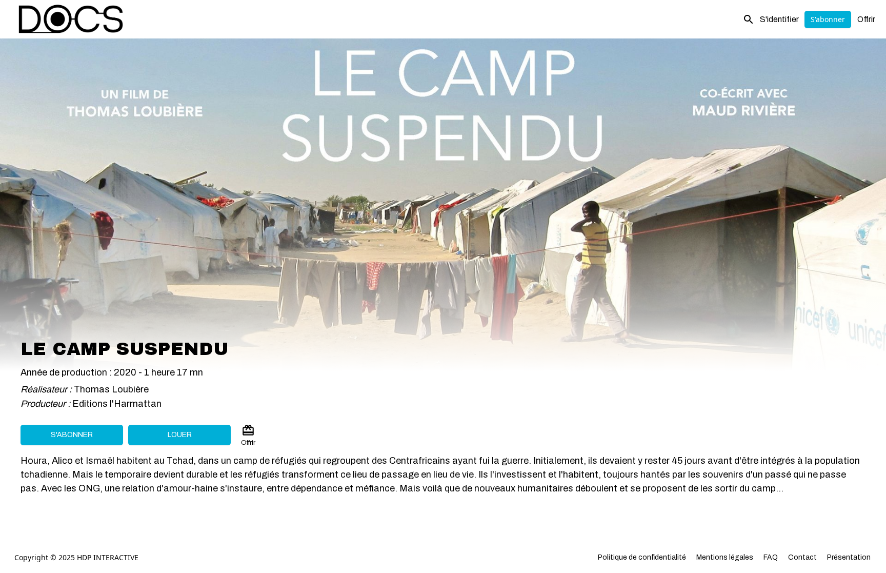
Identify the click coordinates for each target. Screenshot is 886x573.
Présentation (849, 557)
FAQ (770, 557)
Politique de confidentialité (642, 557)
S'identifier (779, 19)
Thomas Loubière (111, 389)
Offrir (866, 19)
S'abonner (828, 19)
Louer (180, 435)
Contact (802, 557)
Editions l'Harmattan (117, 404)
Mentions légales (724, 557)
